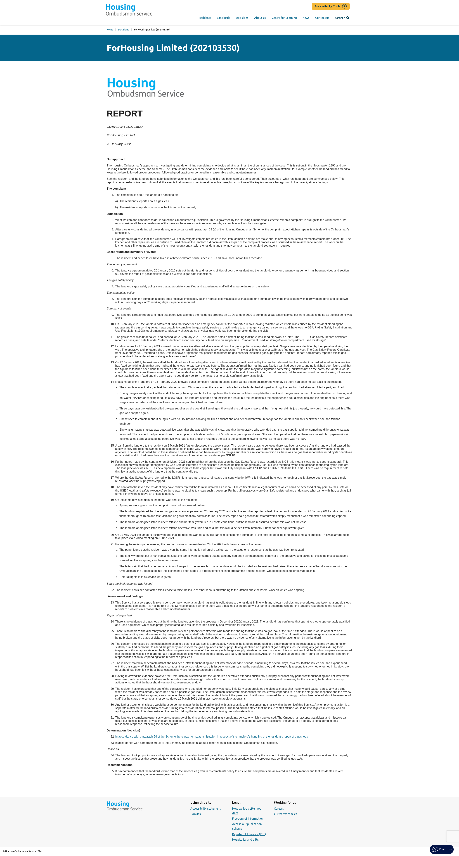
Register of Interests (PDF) (249, 834)
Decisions (242, 17)
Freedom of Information (248, 818)
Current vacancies (285, 814)
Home (110, 29)
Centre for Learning (284, 17)
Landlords (223, 17)
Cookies (195, 814)
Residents (204, 17)
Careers (279, 808)
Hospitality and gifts (245, 839)
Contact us (322, 17)
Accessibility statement (205, 808)
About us (260, 17)
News (305, 17)
